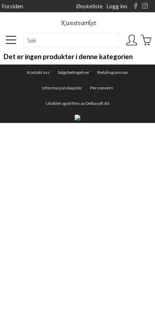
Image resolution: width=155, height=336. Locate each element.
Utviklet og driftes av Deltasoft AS (77, 103)
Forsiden (12, 6)
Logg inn (116, 6)
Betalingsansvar (112, 72)
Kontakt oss (38, 72)
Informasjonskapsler (62, 87)
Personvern (101, 87)
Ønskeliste (89, 6)
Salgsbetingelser (73, 72)
